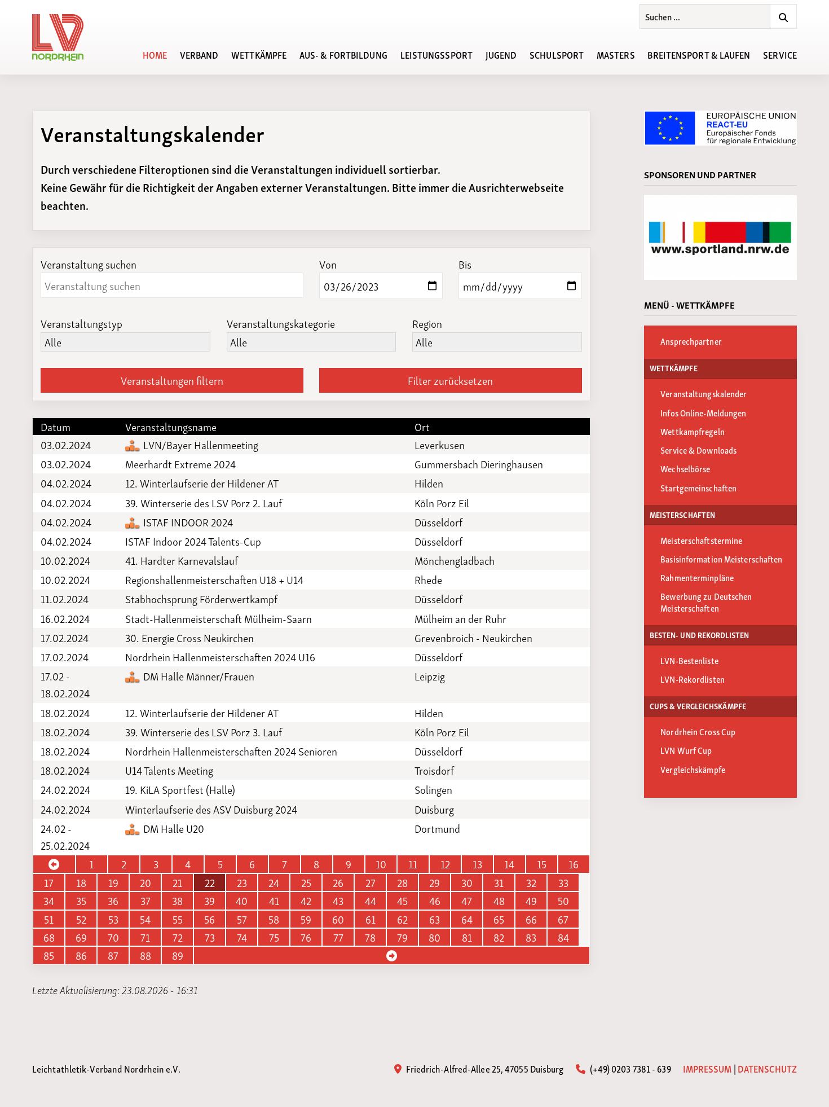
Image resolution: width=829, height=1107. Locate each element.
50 (563, 900)
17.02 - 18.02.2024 (65, 684)
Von (328, 264)
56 (209, 919)
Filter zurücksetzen (450, 380)
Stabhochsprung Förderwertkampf (201, 598)
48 (499, 900)
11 (412, 863)
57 (242, 919)
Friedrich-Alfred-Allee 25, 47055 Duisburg (483, 1068)
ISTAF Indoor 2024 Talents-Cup (193, 541)
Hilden (428, 483)
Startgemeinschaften (698, 487)
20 (145, 882)
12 (445, 863)
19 (113, 882)
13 (477, 863)
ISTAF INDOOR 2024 (187, 521)
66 (531, 919)
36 (113, 900)
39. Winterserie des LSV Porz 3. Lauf (203, 731)
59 (306, 919)
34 (48, 900)
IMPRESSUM (707, 1068)
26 (338, 882)
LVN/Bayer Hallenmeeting (199, 444)
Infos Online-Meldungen (703, 412)
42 (306, 900)
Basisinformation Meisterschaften (721, 558)
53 (113, 919)
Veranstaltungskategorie (281, 323)
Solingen (433, 789)
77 (338, 937)
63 (434, 919)
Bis (464, 264)
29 (434, 882)
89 (177, 955)
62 (402, 919)
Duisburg (434, 809)
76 (306, 937)
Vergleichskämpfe (692, 769)
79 (402, 937)
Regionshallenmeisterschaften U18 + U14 (214, 579)
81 (467, 937)
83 (531, 937)
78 (370, 937)
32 (531, 882)
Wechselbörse (685, 468)
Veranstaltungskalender (703, 393)
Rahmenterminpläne (697, 577)
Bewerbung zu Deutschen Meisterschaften (706, 601)
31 (499, 882)
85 (48, 955)
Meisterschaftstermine (701, 540)
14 (509, 863)
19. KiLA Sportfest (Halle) (180, 789)
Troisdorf (434, 770)
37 (145, 900)
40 (242, 900)
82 (498, 937)
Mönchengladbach (454, 560)
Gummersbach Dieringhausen (478, 463)
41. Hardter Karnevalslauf (181, 560)
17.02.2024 (65, 637)
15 (541, 863)
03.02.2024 (66, 444)
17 (49, 882)
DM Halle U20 (172, 828)
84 (563, 937)
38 (177, 900)
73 (210, 937)
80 (434, 937)
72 (178, 937)
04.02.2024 (66, 483)
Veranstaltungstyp (81, 323)
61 (370, 919)
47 (466, 900)
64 (467, 919)
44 (370, 900)
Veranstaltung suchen (88, 264)
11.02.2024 (65, 598)
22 (210, 882)
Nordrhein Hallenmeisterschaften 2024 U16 (220, 656)
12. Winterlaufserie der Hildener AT (202, 483)
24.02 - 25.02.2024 (65, 837)
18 (81, 882)
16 (573, 863)
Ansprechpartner (691, 340)
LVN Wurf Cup (686, 750)
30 (467, 882)
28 (402, 882)
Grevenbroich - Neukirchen (473, 637)
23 (242, 882)
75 (274, 937)
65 (498, 919)
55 (178, 919)
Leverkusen (439, 444)
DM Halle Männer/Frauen (197, 675)
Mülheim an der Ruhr (460, 618)
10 (381, 863)
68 (49, 937)
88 (145, 955)
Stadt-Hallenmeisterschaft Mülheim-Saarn (218, 618)
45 (402, 900)
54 (145, 919)
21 (177, 882)
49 (531, 900)
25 (306, 882)
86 (81, 955)
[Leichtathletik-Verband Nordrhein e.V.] (64, 37)
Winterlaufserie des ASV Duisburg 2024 (211, 809)
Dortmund (437, 828)
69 (81, 937)
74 (242, 937)
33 (563, 882)
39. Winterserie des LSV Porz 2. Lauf (203, 502)
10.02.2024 (65, 560)
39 (209, 900)
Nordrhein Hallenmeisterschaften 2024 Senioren (231, 751)
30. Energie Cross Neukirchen (189, 637)
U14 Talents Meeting (169, 770)
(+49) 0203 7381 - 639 (629, 1068)
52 (81, 919)
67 (563, 919)
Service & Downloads (698, 449)
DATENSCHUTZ (767, 1068)
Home (155, 54)
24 (273, 882)
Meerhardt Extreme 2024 (180, 463)
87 (113, 955)
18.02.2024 (65, 712)
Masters (616, 54)
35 (81, 900)
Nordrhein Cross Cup (697, 731)
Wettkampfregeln (692, 431)
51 (49, 919)
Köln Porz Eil (441, 502)
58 (273, 919)
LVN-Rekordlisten (692, 678)
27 (370, 882)
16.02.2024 (65, 618)
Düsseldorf (438, 521)
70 (113, 937)
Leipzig (429, 675)
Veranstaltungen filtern (172, 380)
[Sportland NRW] (720, 237)
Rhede (428, 579)
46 (434, 900)
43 (338, 900)
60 (338, 919)
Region (427, 323)
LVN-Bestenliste (689, 660)
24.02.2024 (65, 789)
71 (145, 937)
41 (274, 900)
